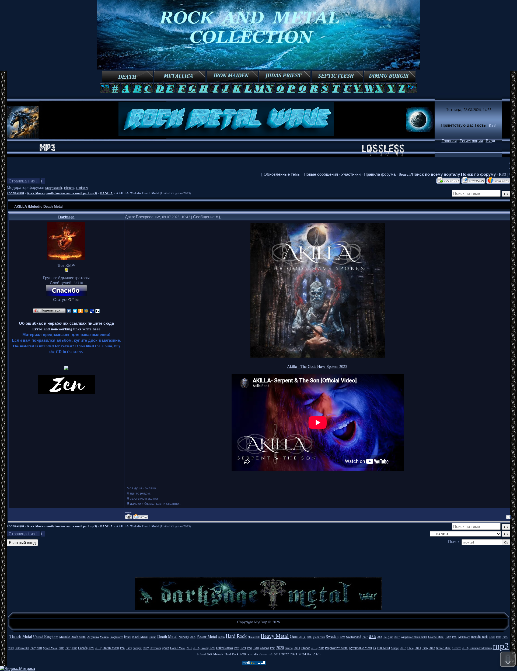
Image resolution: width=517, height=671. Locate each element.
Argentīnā (93, 637)
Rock (492, 637)
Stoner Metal (443, 648)
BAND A (106, 193)
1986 (425, 648)
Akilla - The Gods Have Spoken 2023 (317, 366)
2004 (39, 648)
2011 (297, 647)
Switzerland (353, 636)
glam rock (319, 637)
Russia (152, 637)
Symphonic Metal (360, 647)
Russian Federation (481, 648)
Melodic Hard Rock (226, 654)
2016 (465, 647)
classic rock (266, 654)
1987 (68, 648)
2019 (98, 647)
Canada (83, 647)
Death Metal (167, 636)
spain (165, 647)
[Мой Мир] (86, 310)
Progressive (116, 637)
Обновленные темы (282, 174)
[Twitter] (75, 310)
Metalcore (464, 637)
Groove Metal (436, 637)
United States (224, 647)
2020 (280, 647)
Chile (410, 648)
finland (201, 654)
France (305, 647)
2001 (209, 654)
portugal (137, 648)
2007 (397, 637)
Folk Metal (383, 648)
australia (252, 654)
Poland (204, 648)
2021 (294, 654)
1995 (272, 648)
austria (289, 648)
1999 (33, 648)
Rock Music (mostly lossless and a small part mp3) (62, 193)
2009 (146, 648)
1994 (243, 648)
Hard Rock (236, 635)
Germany (298, 636)
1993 (129, 648)
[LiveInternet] (97, 310)
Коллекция (15, 193)
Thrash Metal (20, 636)
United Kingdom (45, 636)
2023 (316, 653)
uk (374, 647)
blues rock (254, 637)
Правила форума (380, 174)
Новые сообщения (321, 174)
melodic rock (479, 636)
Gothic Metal (178, 648)
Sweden (332, 636)
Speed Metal (50, 648)
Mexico (104, 637)
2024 (302, 654)
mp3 (501, 645)
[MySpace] (92, 310)
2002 (321, 648)
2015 (432, 647)
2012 (314, 647)
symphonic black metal (414, 637)
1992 (122, 648)
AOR (243, 654)
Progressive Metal (336, 647)
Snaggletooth (53, 187)
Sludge (395, 648)
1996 (212, 648)
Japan (221, 637)
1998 (342, 637)
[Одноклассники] (80, 310)
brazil (127, 636)
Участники (351, 174)
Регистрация (471, 140)
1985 (505, 637)
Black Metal (140, 636)
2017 (277, 654)
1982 (448, 637)
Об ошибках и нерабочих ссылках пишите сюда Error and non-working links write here (66, 326)
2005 (192, 637)
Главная (449, 140)
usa (372, 635)
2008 (379, 637)
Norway (184, 636)
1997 (365, 637)
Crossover (155, 648)
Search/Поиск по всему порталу (429, 174)
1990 (91, 648)
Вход (490, 140)
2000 (309, 637)
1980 (256, 648)
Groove (456, 648)
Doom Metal (111, 647)
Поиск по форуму (478, 174)
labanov (69, 187)
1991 (249, 648)
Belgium (388, 637)
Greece (264, 647)
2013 (403, 647)
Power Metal (207, 636)
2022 (285, 654)
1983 (454, 637)
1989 (236, 648)
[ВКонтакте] (69, 310)
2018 (196, 647)
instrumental (22, 648)
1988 (74, 648)
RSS (492, 125)
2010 (189, 648)
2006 (61, 648)
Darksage (82, 187)
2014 (418, 647)
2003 (11, 648)
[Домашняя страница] (140, 516)
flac (309, 654)
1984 (498, 637)
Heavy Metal (275, 635)
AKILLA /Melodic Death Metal (137, 193)
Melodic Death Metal (72, 636)
